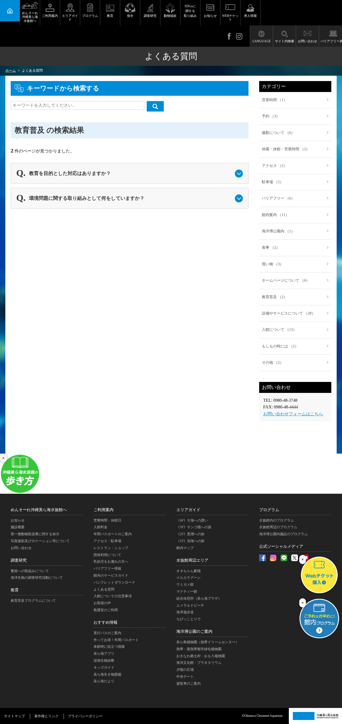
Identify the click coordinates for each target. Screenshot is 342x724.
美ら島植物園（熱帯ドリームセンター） (207, 642)
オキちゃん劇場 (188, 571)
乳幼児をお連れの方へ (111, 562)
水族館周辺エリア (192, 560)
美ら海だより (104, 681)
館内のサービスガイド (111, 575)
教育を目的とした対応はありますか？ (70, 173)
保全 (130, 16)
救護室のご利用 (106, 610)
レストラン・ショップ (111, 548)
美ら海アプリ (104, 654)
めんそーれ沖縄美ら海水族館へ (30, 17)
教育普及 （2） (274, 297)
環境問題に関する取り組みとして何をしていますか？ (87, 198)
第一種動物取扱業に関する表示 (35, 534)
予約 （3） (271, 116)
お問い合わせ (307, 41)
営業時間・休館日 (107, 520)
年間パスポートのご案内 (113, 534)
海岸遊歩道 (185, 612)
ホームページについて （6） (286, 280)
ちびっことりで (188, 619)
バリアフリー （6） (278, 198)
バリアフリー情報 (107, 568)
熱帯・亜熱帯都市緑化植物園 (198, 649)
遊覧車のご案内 (188, 683)
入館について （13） (279, 330)
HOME (10, 10)
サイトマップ (14, 716)
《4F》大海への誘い (192, 520)
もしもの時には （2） (280, 346)
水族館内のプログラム (276, 520)
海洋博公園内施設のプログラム (283, 534)
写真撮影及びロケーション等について (40, 541)
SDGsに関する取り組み (190, 11)
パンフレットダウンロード (114, 582)
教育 (110, 16)
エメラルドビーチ (190, 605)
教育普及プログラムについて (33, 601)
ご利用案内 (50, 16)
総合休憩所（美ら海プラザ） (198, 598)
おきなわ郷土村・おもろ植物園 (200, 656)
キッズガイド (104, 667)
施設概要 (18, 527)
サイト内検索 (284, 41)
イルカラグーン (188, 578)
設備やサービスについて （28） (288, 313)
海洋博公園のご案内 (194, 631)
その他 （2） (272, 363)
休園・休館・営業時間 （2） (286, 149)
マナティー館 (186, 591)
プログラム (90, 16)
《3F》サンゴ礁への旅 (193, 527)
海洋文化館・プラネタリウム (198, 663)
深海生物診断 (104, 660)
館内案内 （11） (275, 215)
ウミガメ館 (185, 585)
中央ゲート (185, 677)
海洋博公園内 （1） (278, 231)
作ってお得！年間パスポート (116, 640)
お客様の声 (102, 603)
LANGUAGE (261, 41)
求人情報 (250, 16)
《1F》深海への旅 (190, 541)
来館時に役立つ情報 (109, 647)
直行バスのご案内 (107, 633)
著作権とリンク (46, 716)
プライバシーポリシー (85, 716)
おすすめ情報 (106, 622)
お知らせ (210, 16)
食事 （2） (271, 248)
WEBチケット (230, 17)
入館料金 (100, 527)
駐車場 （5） (272, 182)
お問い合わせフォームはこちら (293, 414)
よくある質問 (104, 589)
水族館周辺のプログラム (278, 527)
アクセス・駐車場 (107, 541)
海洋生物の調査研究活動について (37, 578)
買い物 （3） (272, 264)
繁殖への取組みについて (30, 571)
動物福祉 (170, 16)
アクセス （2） (274, 166)
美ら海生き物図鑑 (107, 674)
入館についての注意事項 (113, 596)
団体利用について (107, 555)
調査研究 (150, 16)
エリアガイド (70, 17)
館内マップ (185, 548)
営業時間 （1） (274, 100)
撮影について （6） (278, 133)
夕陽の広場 (185, 670)
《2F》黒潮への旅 (190, 534)
